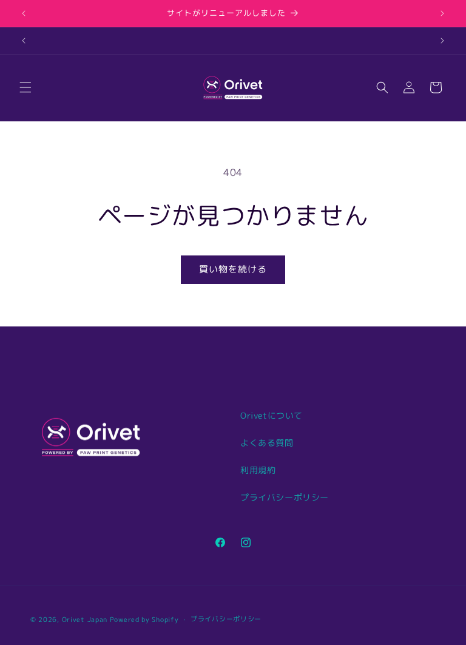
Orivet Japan (84, 619)
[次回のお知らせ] (442, 13)
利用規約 (257, 470)
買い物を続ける (233, 269)
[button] (25, 87)
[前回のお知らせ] (23, 13)
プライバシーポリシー (284, 497)
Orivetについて (271, 415)
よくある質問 (267, 442)
